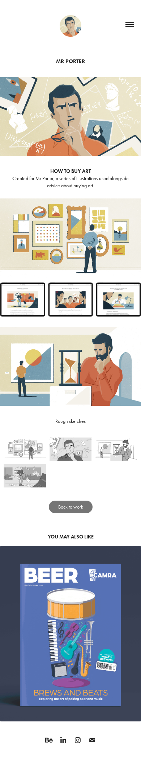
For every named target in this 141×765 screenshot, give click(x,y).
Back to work (70, 507)
